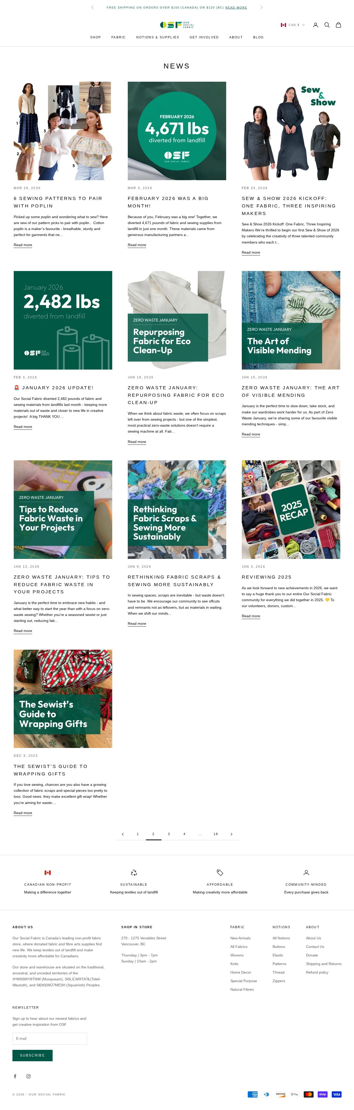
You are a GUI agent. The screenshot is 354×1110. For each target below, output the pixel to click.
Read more (23, 245)
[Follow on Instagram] (28, 1076)
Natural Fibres (242, 989)
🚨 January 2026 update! (54, 387)
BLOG (258, 37)
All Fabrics (238, 947)
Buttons (279, 947)
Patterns (279, 964)
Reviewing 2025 (267, 577)
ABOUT (236, 37)
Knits (234, 964)
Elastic (278, 955)
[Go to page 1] (122, 834)
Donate (312, 955)
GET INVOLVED (204, 37)
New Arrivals (240, 938)
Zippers (279, 981)
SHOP (95, 37)
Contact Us (315, 947)
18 (216, 834)
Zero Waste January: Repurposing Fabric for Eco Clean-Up (176, 395)
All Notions (281, 938)
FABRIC (118, 37)
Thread (279, 972)
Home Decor (240, 972)
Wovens (237, 955)
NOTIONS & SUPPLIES (157, 37)
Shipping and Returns (324, 964)
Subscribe (32, 1055)
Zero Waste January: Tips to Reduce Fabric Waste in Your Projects (62, 584)
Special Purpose (243, 981)
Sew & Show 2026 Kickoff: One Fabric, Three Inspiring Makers (289, 206)
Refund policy (317, 972)
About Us (313, 938)
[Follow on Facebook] (15, 1076)
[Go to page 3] (231, 834)
